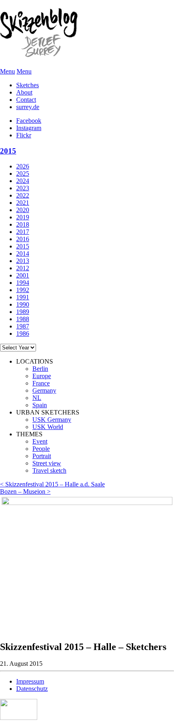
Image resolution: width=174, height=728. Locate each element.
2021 (22, 202)
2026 (22, 166)
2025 (22, 173)
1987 (22, 326)
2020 (22, 209)
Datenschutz (32, 688)
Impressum (30, 681)
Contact (26, 99)
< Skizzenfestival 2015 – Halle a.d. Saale (52, 484)
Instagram (28, 127)
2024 (22, 180)
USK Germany (51, 419)
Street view (46, 463)
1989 (22, 311)
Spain (39, 405)
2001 (22, 275)
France (41, 383)
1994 (22, 282)
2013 (22, 260)
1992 (22, 289)
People (41, 448)
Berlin (40, 368)
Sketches (27, 85)
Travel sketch (49, 470)
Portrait (41, 455)
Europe (41, 375)
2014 (22, 253)
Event (39, 441)
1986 (22, 333)
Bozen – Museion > (25, 491)
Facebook (28, 120)
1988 (22, 319)
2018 (22, 224)
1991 (22, 297)
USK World (47, 426)
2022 (22, 195)
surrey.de (27, 106)
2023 (22, 188)
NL (36, 397)
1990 (22, 304)
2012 (22, 268)
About (24, 92)
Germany (44, 390)
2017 (22, 231)
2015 (8, 151)
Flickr (23, 135)
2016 (22, 239)
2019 (22, 217)
